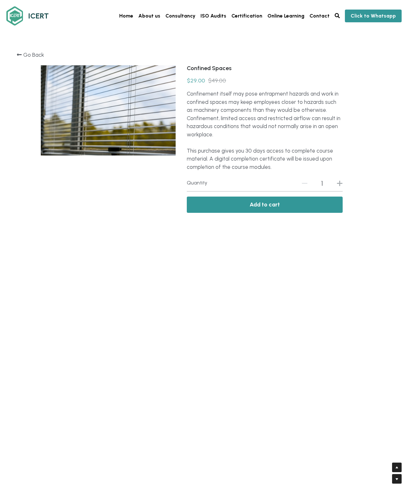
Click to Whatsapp (373, 16)
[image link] (14, 15)
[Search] (337, 15)
